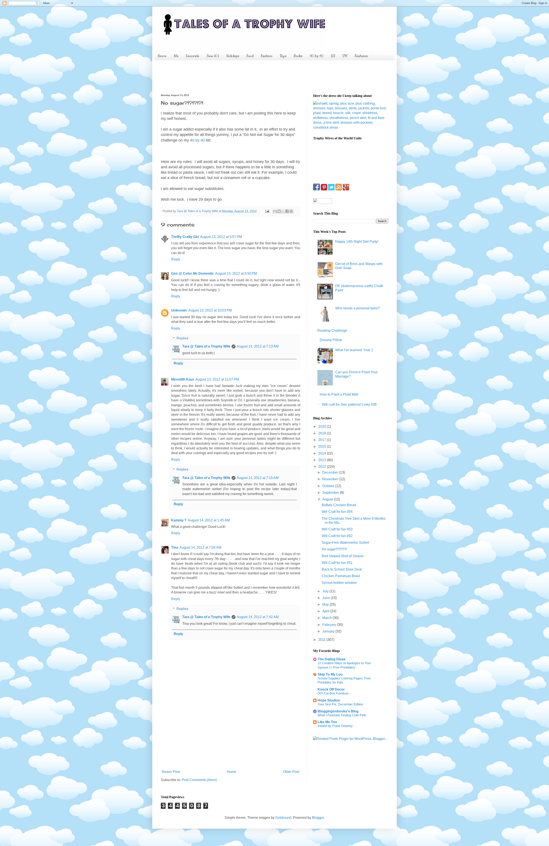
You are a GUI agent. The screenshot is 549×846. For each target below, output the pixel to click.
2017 (322, 440)
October (328, 486)
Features (361, 56)
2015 (322, 446)
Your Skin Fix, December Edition (340, 704)
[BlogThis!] (279, 211)
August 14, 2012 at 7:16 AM (258, 478)
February (329, 624)
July (325, 591)
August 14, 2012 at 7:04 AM (200, 547)
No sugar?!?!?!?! (334, 549)
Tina (174, 547)
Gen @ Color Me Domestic (192, 273)
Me (176, 56)
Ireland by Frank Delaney (335, 726)
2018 (322, 433)
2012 (322, 466)
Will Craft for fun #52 (337, 536)
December (330, 472)
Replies (182, 338)
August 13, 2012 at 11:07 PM (217, 379)
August (328, 499)
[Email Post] (267, 211)
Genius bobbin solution (339, 582)
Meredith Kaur (182, 379)
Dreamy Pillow (331, 340)
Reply (175, 259)
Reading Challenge (332, 330)
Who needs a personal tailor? (357, 308)
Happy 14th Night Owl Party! (356, 241)
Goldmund (283, 817)
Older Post (291, 772)
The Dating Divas (331, 659)
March (327, 618)
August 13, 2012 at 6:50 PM (236, 273)
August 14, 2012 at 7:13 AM (258, 346)
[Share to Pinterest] (291, 211)
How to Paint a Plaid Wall (339, 394)
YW (344, 56)
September (331, 492)
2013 (322, 460)
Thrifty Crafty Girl (185, 237)
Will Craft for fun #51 (337, 563)
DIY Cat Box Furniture (333, 693)
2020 (322, 426)
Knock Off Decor (331, 689)
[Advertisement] (239, 76)
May (326, 604)
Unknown (179, 310)
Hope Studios (329, 700)
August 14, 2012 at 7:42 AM (258, 617)
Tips (283, 56)
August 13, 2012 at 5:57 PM (221, 237)
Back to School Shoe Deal (342, 569)
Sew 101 (213, 56)
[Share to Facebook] (287, 211)
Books (298, 56)
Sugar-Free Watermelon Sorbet (345, 542)
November (330, 479)
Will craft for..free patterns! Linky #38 (349, 404)
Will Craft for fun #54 (337, 511)
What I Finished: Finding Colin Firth (342, 715)
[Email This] (275, 211)
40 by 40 (317, 56)
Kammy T (179, 520)
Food (249, 56)
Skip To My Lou (330, 674)
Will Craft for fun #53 (337, 529)
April (326, 611)
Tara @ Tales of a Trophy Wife (206, 346)
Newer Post (171, 772)
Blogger (318, 817)
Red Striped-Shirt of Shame (342, 556)
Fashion (267, 56)
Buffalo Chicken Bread (339, 505)
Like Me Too (327, 722)
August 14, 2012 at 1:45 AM (209, 520)
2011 (322, 639)
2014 (322, 453)
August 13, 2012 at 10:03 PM (210, 310)
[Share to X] (283, 211)
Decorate (192, 56)
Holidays (232, 56)
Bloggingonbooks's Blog (338, 711)
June (326, 598)
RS (333, 56)
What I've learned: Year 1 (354, 350)
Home (162, 56)
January (328, 631)
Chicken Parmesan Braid (341, 576)
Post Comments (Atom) (199, 780)
